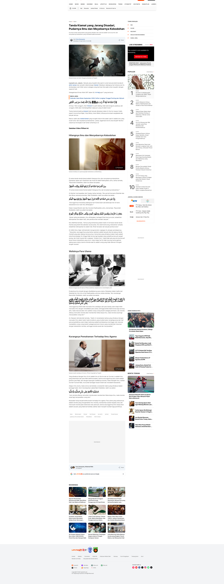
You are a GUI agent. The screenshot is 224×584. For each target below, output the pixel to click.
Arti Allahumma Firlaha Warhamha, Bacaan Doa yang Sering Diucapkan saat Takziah (116, 500)
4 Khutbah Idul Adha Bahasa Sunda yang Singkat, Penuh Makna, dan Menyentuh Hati (116, 536)
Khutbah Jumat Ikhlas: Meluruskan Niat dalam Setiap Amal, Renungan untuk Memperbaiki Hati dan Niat (77, 518)
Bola (96, 4)
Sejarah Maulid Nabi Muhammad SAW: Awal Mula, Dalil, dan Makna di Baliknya (77, 500)
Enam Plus (145, 4)
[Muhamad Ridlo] (73, 467)
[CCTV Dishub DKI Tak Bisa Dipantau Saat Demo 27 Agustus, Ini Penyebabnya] (131, 351)
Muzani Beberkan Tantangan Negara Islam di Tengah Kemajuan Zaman (96, 536)
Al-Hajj (97, 92)
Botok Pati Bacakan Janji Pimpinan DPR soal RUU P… (143, 344)
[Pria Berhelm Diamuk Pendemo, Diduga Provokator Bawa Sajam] (141, 320)
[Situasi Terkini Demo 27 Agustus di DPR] (131, 358)
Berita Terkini (134, 373)
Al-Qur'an (102, 8)
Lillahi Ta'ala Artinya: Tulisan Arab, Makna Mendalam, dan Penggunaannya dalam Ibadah (96, 518)
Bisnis (83, 4)
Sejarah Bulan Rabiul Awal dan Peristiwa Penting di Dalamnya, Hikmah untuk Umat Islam (143, 114)
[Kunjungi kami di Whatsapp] (148, 567)
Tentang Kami (135, 556)
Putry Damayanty (80, 39)
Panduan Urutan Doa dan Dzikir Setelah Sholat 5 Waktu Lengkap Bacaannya (144, 188)
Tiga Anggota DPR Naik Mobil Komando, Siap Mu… (143, 336)
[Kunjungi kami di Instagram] (145, 567)
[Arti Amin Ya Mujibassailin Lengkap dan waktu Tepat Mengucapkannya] (141, 81)
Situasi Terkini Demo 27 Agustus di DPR (142, 358)
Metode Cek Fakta (76, 558)
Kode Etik (95, 556)
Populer (131, 72)
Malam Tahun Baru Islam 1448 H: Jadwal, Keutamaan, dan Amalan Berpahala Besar (116, 518)
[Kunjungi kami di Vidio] (133, 567)
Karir (142, 556)
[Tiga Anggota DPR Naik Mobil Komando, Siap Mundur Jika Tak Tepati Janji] (131, 336)
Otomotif (128, 4)
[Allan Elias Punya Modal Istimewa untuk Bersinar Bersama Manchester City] (131, 425)
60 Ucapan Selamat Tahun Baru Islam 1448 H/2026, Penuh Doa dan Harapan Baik (77, 536)
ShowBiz (90, 4)
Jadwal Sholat (94, 8)
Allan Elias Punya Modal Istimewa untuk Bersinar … (143, 425)
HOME (71, 4)
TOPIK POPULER (132, 21)
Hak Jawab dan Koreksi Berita (90, 558)
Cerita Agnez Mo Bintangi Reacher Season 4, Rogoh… (144, 411)
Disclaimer (87, 556)
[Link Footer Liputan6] (79, 550)
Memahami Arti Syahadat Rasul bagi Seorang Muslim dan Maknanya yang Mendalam (143, 158)
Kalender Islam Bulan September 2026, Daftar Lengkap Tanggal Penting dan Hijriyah (97, 98)
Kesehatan (112, 4)
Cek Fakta (136, 4)
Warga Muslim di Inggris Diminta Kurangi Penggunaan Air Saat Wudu (96, 500)
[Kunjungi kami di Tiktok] (151, 567)
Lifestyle (103, 4)
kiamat (96, 85)
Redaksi (80, 556)
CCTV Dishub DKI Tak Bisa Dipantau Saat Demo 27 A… (143, 351)
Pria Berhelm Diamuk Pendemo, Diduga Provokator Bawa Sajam (140, 330)
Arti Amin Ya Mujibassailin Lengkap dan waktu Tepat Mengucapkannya (143, 94)
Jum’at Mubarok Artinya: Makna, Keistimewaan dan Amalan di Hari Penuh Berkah (144, 103)
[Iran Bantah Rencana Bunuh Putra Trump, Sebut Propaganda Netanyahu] (131, 418)
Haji (81, 8)
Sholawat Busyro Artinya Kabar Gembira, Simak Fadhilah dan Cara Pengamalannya (143, 136)
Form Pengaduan (124, 556)
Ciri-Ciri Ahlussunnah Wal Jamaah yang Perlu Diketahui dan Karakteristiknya (143, 125)
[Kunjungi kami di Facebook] (139, 567)
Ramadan (86, 8)
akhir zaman (73, 85)
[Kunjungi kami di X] (142, 567)
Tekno (120, 4)
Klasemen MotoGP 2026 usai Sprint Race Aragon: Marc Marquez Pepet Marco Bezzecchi (140, 396)
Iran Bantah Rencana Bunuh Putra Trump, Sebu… (143, 418)
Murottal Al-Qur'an (111, 8)
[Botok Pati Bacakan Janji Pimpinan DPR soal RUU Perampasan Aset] (131, 344)
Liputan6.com (84, 572)
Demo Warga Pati (134, 311)
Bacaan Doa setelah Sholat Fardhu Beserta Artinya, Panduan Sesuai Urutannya (143, 168)
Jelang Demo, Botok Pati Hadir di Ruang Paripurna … (143, 366)
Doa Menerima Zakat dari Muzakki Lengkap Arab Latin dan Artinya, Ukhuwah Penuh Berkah (144, 147)
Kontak (73, 556)
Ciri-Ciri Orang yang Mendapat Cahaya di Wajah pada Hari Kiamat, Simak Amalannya (144, 178)
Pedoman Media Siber (105, 556)
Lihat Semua (150, 71)
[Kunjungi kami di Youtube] (136, 567)
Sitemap (116, 556)
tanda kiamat (84, 118)
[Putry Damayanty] (71, 40)
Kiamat (89, 106)
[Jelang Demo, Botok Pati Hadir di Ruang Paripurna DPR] (131, 366)
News (77, 4)
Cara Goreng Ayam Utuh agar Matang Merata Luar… (144, 403)
